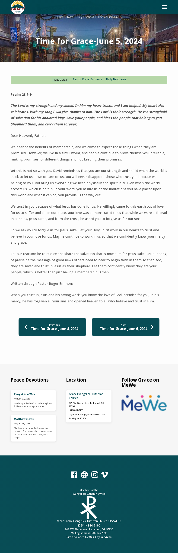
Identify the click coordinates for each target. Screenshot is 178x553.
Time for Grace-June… (109, 17)
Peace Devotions (30, 380)
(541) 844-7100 (76, 410)
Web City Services (100, 537)
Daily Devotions (85, 17)
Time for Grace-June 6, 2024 (123, 329)
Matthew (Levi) (24, 419)
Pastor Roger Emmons (87, 79)
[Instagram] (95, 475)
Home (60, 17)
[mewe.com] (84, 475)
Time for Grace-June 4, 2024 (54, 329)
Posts (70, 17)
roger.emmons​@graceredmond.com (87, 414)
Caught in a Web (24, 394)
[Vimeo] (104, 475)
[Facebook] (74, 475)
